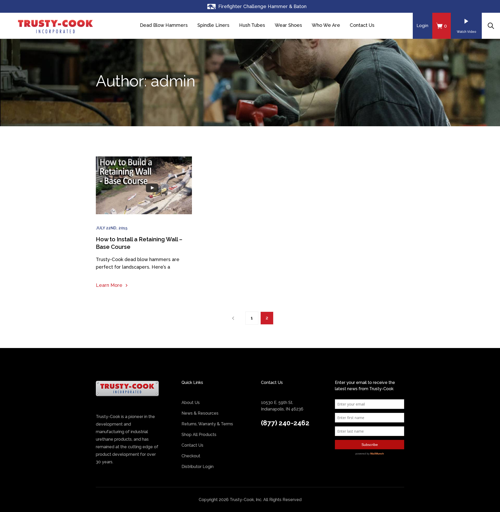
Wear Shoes (288, 25)
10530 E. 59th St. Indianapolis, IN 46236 (282, 406)
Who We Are (326, 25)
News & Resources (200, 413)
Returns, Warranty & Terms (207, 423)
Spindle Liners (213, 25)
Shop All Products (199, 434)
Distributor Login (198, 466)
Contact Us (362, 25)
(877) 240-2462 (285, 423)
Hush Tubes (252, 25)
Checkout (191, 455)
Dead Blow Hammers (164, 25)
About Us (191, 402)
